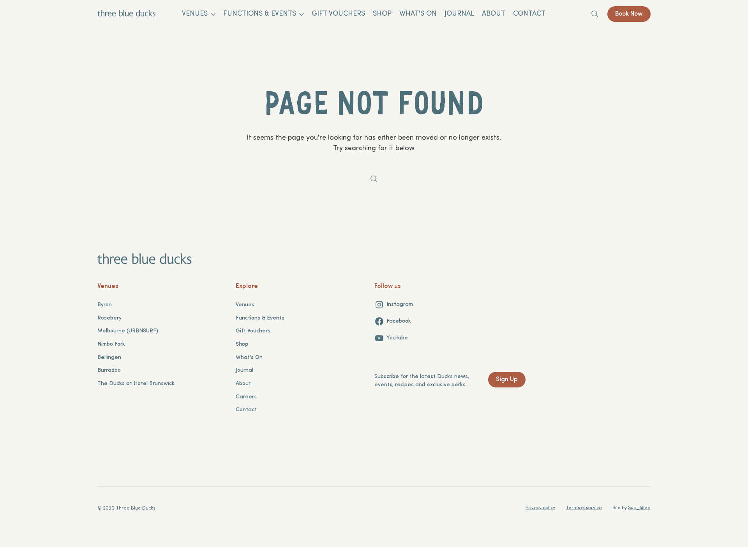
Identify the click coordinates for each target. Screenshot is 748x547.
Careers (246, 397)
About (243, 384)
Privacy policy (540, 508)
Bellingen (109, 358)
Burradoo (109, 370)
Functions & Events (260, 318)
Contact (246, 410)
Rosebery (109, 318)
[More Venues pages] (213, 14)
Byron (104, 305)
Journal (244, 370)
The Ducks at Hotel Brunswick (136, 384)
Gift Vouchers (253, 331)
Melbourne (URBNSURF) (127, 331)
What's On (249, 358)
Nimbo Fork (111, 344)
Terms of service (584, 508)
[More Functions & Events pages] (301, 14)
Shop (242, 344)
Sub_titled (639, 508)
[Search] (595, 14)
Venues (245, 305)
